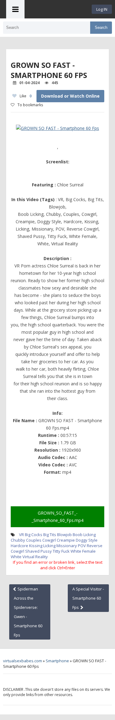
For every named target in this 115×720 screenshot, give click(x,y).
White (16, 556)
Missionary (66, 545)
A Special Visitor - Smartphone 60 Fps (88, 598)
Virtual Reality (35, 556)
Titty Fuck (61, 551)
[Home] (58, 9)
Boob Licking (84, 534)
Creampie (66, 540)
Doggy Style (87, 540)
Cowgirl (49, 540)
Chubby (18, 540)
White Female (83, 551)
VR (21, 534)
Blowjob (64, 534)
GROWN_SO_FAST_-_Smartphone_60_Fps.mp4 (57, 516)
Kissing (35, 545)
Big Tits (49, 534)
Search (101, 27)
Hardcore (19, 545)
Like (26, 96)
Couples (33, 540)
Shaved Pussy (38, 551)
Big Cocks (33, 534)
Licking (49, 545)
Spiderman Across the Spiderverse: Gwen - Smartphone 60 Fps (28, 612)
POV (82, 545)
